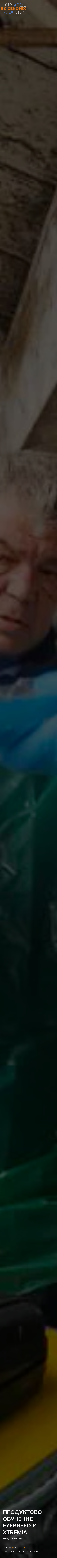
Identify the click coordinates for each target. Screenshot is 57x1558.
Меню (53, 9)
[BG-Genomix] (13, 9)
